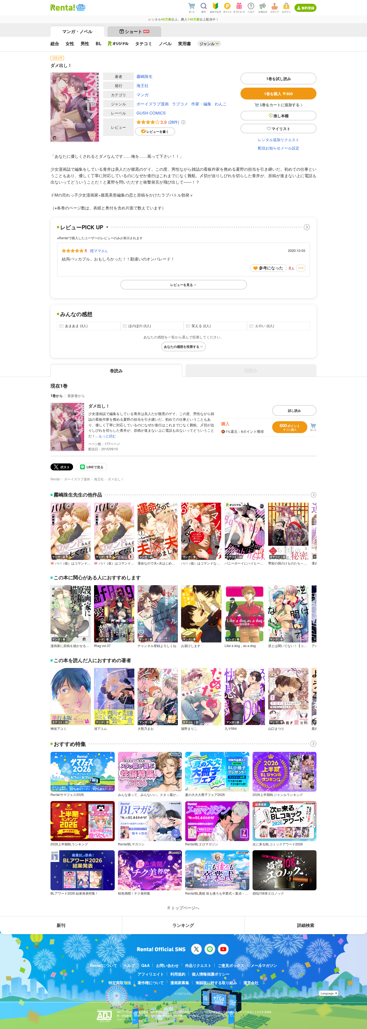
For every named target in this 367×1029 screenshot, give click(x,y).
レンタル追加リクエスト (278, 139)
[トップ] (63, 7)
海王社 (142, 85)
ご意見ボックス (231, 965)
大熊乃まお (146, 728)
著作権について (151, 982)
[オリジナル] (118, 43)
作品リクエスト (198, 965)
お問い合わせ (167, 965)
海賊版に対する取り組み (216, 982)
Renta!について (103, 965)
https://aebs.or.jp (126, 1019)
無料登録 (307, 7)
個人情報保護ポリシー (210, 974)
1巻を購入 (278, 93)
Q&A (145, 965)
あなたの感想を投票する (181, 346)
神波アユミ (59, 728)
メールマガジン (264, 965)
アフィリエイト (151, 974)
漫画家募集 (179, 982)
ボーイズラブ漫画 (152, 103)
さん (99, 250)
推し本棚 (281, 115)
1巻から (57, 395)
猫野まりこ (189, 728)
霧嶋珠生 (144, 76)
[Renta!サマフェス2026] (80, 7)
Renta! (55, 479)
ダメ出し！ (99, 406)
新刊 (61, 925)
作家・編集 (201, 103)
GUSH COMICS (151, 113)
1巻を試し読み (278, 78)
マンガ (142, 94)
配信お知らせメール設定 (278, 148)
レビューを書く (157, 131)
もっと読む (107, 435)
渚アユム (100, 728)
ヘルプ (129, 965)
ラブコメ (180, 103)
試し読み (294, 410)
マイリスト (281, 128)
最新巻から (76, 395)
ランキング (183, 925)
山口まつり (276, 728)
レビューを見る (181, 284)
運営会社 (250, 982)
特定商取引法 (120, 982)
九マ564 (231, 728)
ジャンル (207, 43)
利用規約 (177, 974)
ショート (137, 31)
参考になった (271, 268)
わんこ (221, 103)
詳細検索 (305, 925)
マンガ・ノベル (77, 31)
